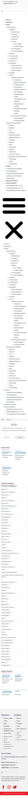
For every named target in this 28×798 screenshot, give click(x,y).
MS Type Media (5, 645)
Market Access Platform (14, 123)
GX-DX (11, 75)
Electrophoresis (5, 587)
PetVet (3, 618)
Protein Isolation (16, 70)
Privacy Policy (7, 733)
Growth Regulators (6, 629)
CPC (10, 130)
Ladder (14, 41)
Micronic (11, 142)
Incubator (3, 547)
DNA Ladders (4, 503)
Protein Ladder (18, 46)
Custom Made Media (6, 640)
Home (2, 419)
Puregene (12, 29)
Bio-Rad (11, 125)
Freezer (3, 544)
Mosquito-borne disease (19, 105)
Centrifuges (4, 584)
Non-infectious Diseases (19, 116)
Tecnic (11, 161)
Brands (7, 24)
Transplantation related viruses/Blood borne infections (20, 98)
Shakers (3, 590)
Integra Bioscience (14, 137)
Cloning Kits (15, 37)
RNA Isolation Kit (17, 68)
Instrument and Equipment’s (15, 173)
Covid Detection (19, 85)
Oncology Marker (19, 120)
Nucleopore (12, 63)
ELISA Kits (3, 531)
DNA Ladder (18, 44)
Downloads (6, 726)
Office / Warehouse (21, 728)
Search (20, 437)
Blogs (5, 723)
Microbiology (10, 178)
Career (18, 726)
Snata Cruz (12, 152)
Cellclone (12, 53)
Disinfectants (4, 522)
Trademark (19, 723)
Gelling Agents (5, 623)
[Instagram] (9, 787)
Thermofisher (13, 164)
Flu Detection (18, 87)
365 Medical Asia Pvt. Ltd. (14, 185)
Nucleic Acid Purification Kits (8, 506)
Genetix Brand (11, 27)
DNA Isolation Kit (17, 65)
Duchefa (11, 132)
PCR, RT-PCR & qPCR (6, 514)
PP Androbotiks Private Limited (16, 190)
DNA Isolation (4, 508)
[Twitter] (15, 787)
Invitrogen (12, 140)
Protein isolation (5, 651)
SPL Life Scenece (14, 154)
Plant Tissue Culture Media (8, 637)
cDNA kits (15, 34)
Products (8, 166)
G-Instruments (13, 56)
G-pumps (12, 73)
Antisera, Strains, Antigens (7, 492)
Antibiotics (3, 489)
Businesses (9, 22)
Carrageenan (4, 626)
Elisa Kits (14, 39)
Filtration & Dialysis (5, 534)
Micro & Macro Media (6, 643)
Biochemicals (16, 32)
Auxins (3, 632)
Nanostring (12, 147)
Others (16, 113)
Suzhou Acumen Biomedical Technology (17, 158)
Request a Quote (8, 718)
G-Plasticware (13, 58)
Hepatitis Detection (20, 89)
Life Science (4, 539)
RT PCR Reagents (17, 51)
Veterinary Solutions (11, 181)
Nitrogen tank (4, 604)
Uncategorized (5, 665)
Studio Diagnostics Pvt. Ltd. (15, 188)
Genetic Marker (18, 118)
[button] (14, 218)
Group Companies (11, 183)
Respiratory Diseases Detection (20, 81)
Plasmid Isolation (5, 511)
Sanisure (11, 149)
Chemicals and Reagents (14, 168)
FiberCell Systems (14, 135)
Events (18, 721)
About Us (8, 20)
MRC (10, 144)
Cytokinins (4, 634)
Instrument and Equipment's (5, 451)
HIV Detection (18, 92)
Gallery (5, 721)
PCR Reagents (16, 49)
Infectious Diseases (17, 77)
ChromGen (12, 61)
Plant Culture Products (6, 621)
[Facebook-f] (3, 787)
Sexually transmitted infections (20, 110)
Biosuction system (5, 542)
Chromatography (12, 171)
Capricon (12, 128)
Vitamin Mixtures (5, 648)
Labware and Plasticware (14, 176)
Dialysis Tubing (5, 536)
